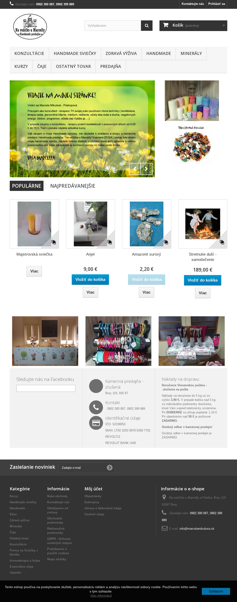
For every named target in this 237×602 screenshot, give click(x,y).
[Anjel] (90, 224)
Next (146, 169)
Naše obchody (57, 496)
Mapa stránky (56, 559)
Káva (13, 514)
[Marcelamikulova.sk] (44, 26)
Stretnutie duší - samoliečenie (203, 257)
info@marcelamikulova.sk (197, 528)
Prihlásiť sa (216, 4)
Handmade (158, 53)
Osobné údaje (94, 514)
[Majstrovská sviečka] (34, 224)
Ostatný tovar (73, 66)
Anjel (90, 254)
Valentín (15, 572)
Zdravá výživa (121, 53)
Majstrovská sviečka (34, 254)
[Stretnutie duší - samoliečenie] (203, 224)
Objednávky (92, 496)
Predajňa (110, 66)
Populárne (26, 186)
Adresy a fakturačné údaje (103, 508)
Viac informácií (101, 595)
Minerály (191, 53)
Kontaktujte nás (193, 4)
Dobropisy (91, 502)
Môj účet (93, 488)
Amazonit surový (146, 254)
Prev (135, 169)
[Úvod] (82, 128)
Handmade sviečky (75, 53)
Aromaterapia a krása (25, 560)
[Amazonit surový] (146, 224)
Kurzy (21, 66)
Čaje (42, 66)
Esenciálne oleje (21, 566)
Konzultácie (29, 53)
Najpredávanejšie (72, 186)
